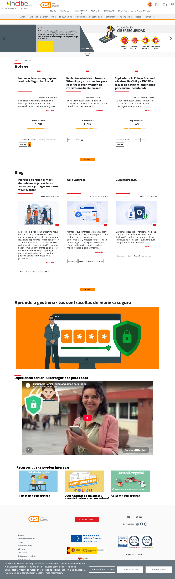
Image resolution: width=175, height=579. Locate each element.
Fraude (41, 140)
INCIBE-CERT (65, 10)
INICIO (16, 61)
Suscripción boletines (87, 519)
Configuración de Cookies (102, 569)
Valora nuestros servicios (26, 539)
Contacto (21, 535)
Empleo (20, 542)
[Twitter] (137, 524)
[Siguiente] (156, 482)
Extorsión (136, 140)
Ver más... (87, 159)
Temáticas (150, 16)
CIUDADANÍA (81, 10)
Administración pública (27, 140)
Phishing (120, 144)
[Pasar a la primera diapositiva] (83, 48)
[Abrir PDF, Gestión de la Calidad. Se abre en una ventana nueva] (147, 541)
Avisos (23, 16)
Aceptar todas (159, 569)
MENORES (96, 10)
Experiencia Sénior (39, 16)
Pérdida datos (31, 272)
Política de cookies (24, 559)
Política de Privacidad (25, 545)
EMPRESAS (109, 10)
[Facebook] (141, 524)
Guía (81, 261)
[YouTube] (145, 524)
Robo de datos (51, 140)
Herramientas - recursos (94, 261)
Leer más (50, 110)
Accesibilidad (22, 552)
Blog (53, 16)
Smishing (22, 144)
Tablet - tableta (43, 272)
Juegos (138, 16)
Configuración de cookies (26, 556)
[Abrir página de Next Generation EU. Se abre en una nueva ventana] (87, 539)
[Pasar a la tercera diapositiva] (92, 48)
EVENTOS (122, 10)
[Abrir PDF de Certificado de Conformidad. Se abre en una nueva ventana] (122, 541)
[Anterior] (18, 482)
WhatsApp (79, 140)
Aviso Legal (21, 549)
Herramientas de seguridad (88, 16)
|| (87, 54)
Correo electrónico (123, 140)
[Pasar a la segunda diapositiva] (87, 48)
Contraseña (72, 261)
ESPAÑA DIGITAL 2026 (141, 10)
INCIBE (53, 10)
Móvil (21, 272)
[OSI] (38, 519)
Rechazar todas (130, 569)
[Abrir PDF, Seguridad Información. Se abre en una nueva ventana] (134, 541)
